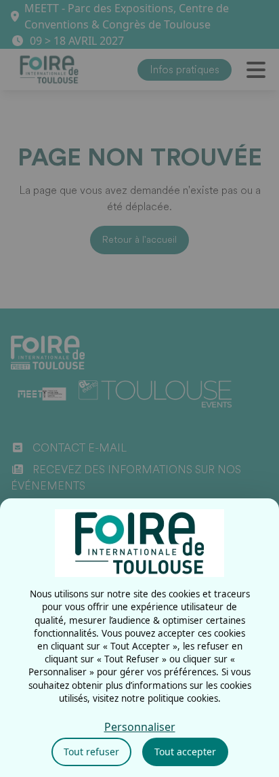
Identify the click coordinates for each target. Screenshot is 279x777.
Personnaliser (139, 726)
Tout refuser (91, 751)
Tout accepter (185, 751)
